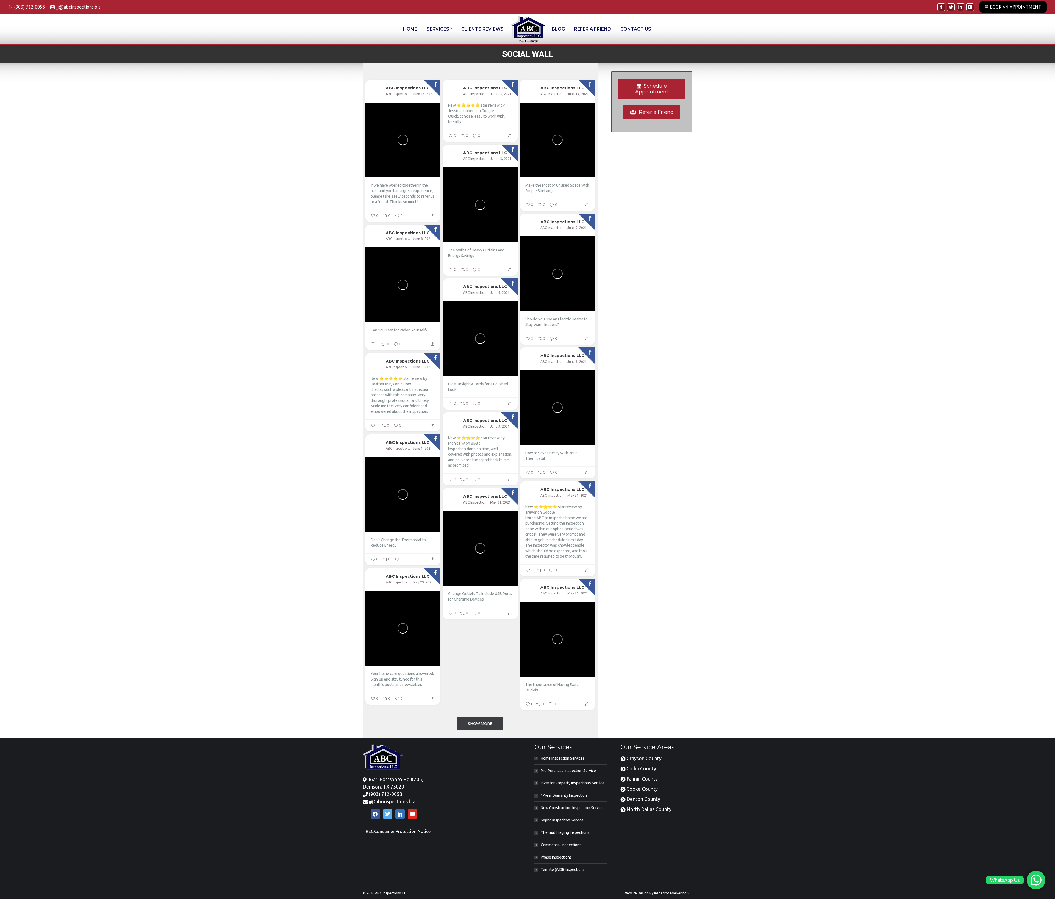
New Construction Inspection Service (572, 808)
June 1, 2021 (422, 448)
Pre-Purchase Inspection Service (568, 770)
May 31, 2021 (577, 495)
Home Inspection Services (563, 758)
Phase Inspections (556, 857)
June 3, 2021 (577, 361)
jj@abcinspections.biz (392, 801)
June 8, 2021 (422, 238)
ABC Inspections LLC (408, 87)
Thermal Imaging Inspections (565, 832)
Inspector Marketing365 (673, 893)
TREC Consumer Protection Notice (397, 831)
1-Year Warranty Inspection (564, 795)
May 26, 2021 (577, 593)
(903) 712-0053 (385, 794)
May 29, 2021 (423, 582)
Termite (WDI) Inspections (563, 869)
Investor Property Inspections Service (572, 783)
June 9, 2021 (577, 227)
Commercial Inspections (561, 845)
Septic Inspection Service (562, 820)
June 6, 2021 (500, 292)
